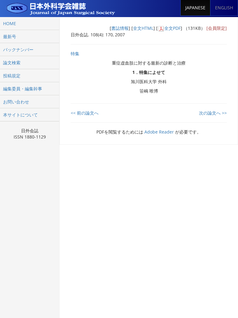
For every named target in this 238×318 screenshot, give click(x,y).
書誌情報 (120, 28)
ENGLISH (224, 8)
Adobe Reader (159, 132)
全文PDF (172, 28)
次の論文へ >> (213, 113)
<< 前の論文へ (85, 113)
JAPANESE (195, 8)
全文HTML (143, 28)
